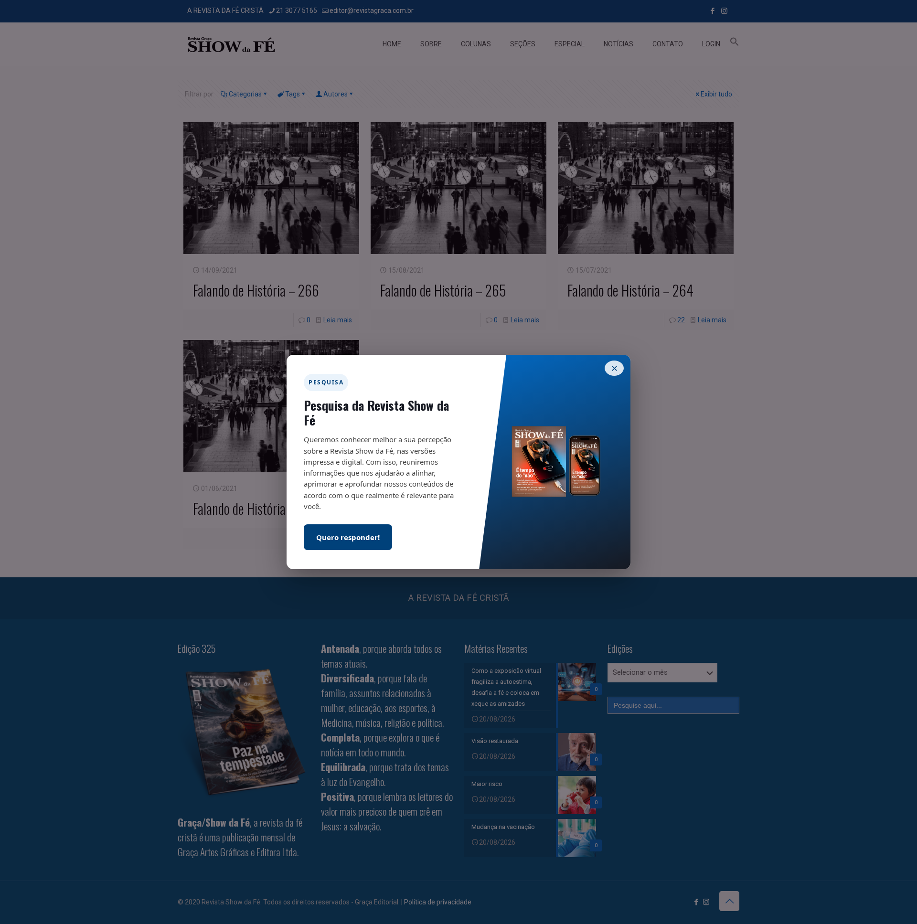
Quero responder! (348, 537)
